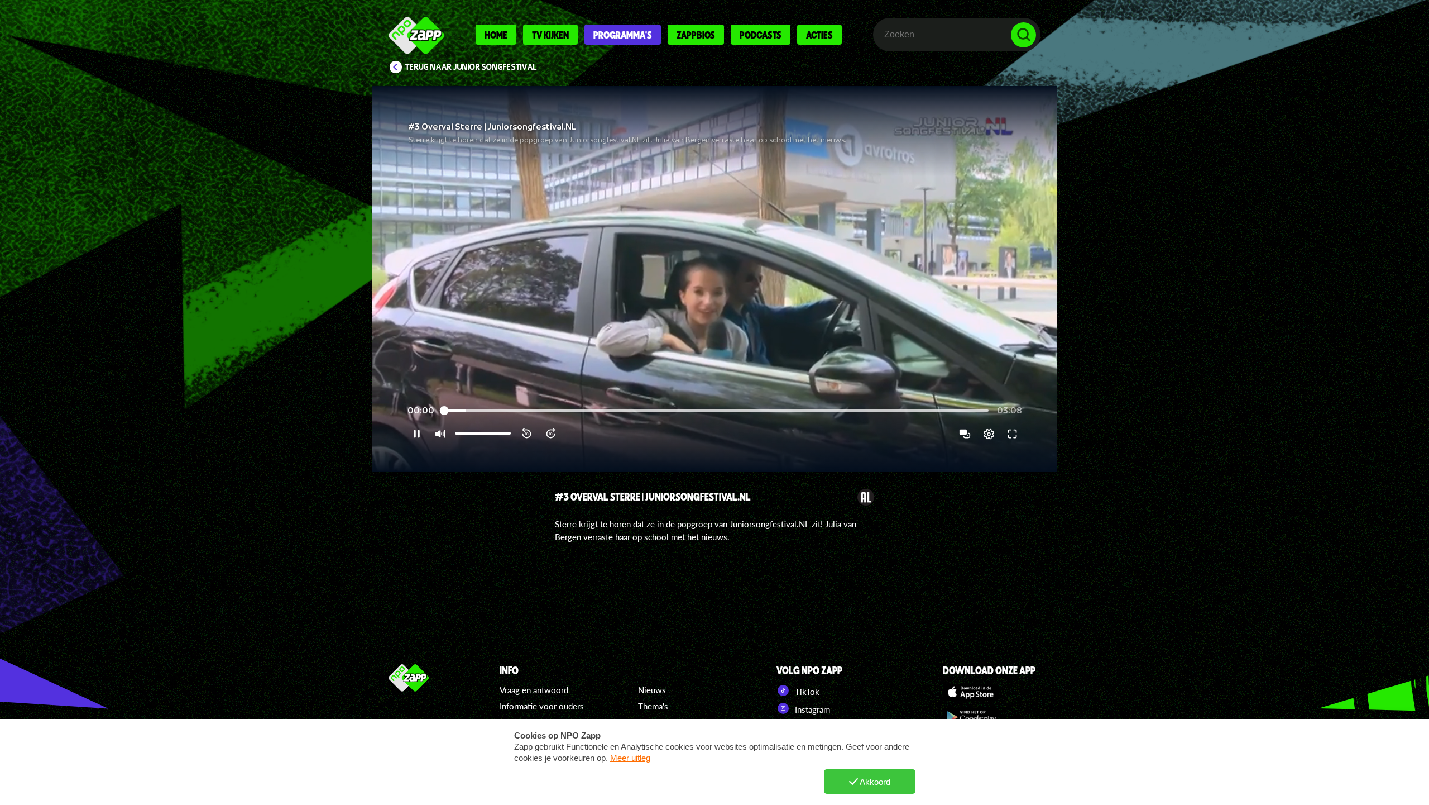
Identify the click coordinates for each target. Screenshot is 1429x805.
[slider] (716, 411)
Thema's (653, 706)
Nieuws (652, 690)
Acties (819, 34)
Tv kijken (550, 34)
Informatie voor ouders (542, 706)
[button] (714, 279)
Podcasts (760, 34)
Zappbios (696, 34)
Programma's (622, 34)
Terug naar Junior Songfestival (471, 67)
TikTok (806, 692)
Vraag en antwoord (534, 690)
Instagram (811, 709)
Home (496, 34)
